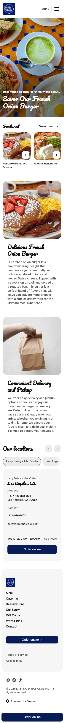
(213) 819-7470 (16, 516)
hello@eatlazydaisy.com (23, 524)
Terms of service (17, 654)
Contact (11, 626)
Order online (32, 549)
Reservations (15, 604)
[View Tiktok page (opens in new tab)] (20, 680)
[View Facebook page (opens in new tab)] (8, 680)
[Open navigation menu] (56, 9)
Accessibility (14, 660)
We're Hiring (14, 621)
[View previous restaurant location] (48, 448)
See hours (50, 538)
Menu (45, 9)
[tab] (22, 461)
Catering (12, 599)
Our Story (13, 610)
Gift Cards (13, 615)
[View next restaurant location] (57, 448)
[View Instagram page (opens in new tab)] (14, 680)
